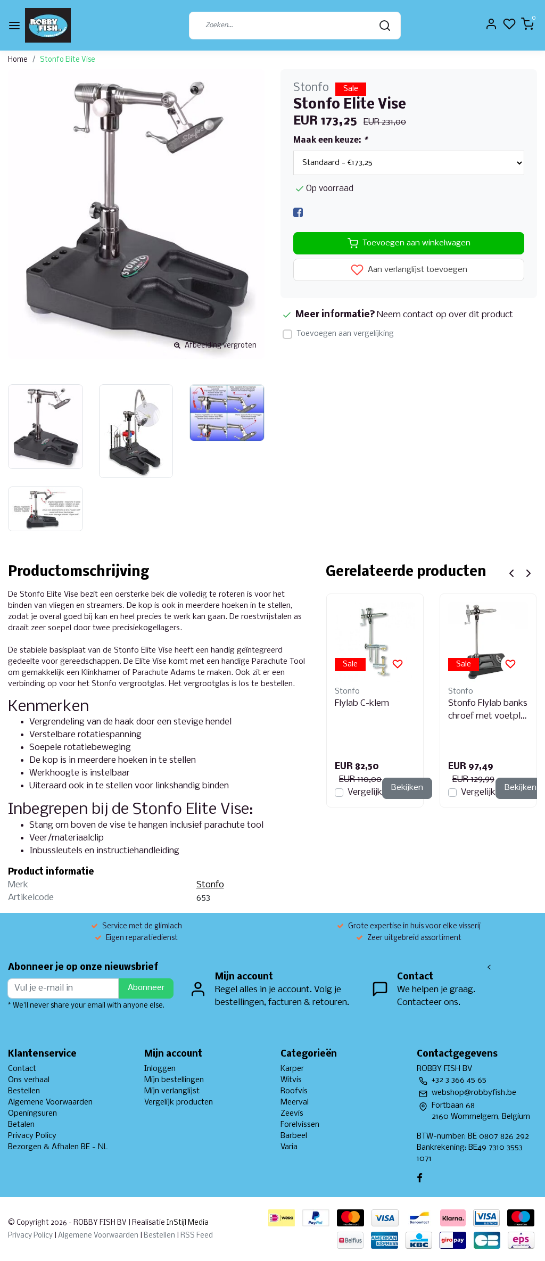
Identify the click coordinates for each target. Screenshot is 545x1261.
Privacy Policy (32, 1136)
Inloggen (160, 1069)
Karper (292, 1069)
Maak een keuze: (330, 140)
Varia (289, 1147)
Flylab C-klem (362, 703)
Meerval (294, 1102)
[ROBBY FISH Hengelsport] (48, 25)
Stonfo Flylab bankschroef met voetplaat (487, 710)
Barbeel (293, 1136)
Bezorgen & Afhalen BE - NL (58, 1147)
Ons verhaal (28, 1080)
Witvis (291, 1080)
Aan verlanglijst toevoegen (416, 270)
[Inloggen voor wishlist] (397, 664)
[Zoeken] (384, 25)
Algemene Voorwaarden (50, 1102)
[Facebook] (298, 213)
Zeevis (291, 1113)
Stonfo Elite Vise (67, 60)
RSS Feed (196, 1236)
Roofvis (294, 1091)
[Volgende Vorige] (528, 573)
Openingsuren (32, 1113)
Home (18, 60)
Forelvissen (299, 1124)
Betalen (21, 1124)
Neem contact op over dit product (445, 315)
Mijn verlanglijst (172, 1091)
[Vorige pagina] (511, 573)
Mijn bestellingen (174, 1080)
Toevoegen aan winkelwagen (416, 243)
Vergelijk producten (178, 1102)
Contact (22, 1069)
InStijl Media (187, 1223)
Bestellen (24, 1091)
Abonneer (146, 988)
